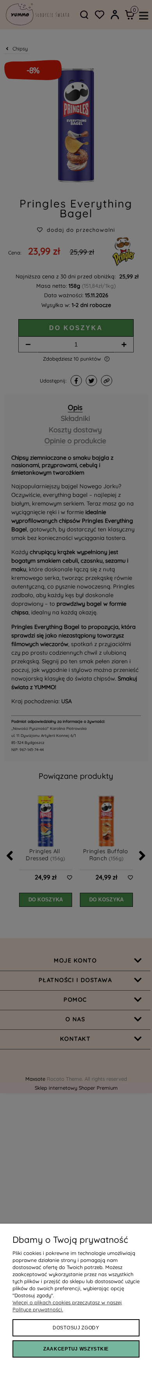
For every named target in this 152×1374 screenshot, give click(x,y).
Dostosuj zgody (76, 1328)
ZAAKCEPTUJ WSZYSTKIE (76, 1349)
